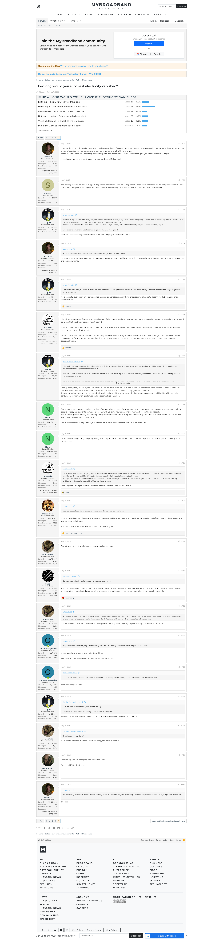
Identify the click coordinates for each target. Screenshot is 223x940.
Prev (41, 138)
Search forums (54, 25)
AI (114, 859)
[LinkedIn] (54, 930)
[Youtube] (60, 930)
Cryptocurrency (52, 870)
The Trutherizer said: (71, 362)
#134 (183, 606)
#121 (183, 144)
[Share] (179, 143)
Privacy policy (162, 840)
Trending (83, 887)
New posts (42, 25)
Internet (82, 877)
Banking (155, 859)
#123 (183, 209)
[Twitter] (48, 930)
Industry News (105, 15)
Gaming (81, 873)
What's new (56, 21)
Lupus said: (68, 249)
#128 (183, 404)
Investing (156, 877)
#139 (183, 755)
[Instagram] (67, 930)
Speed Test (160, 15)
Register (149, 43)
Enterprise (121, 870)
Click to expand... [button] (123, 383)
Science (155, 880)
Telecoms (46, 887)
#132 (183, 541)
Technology (158, 884)
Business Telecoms (53, 866)
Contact (82, 904)
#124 (183, 243)
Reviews (119, 880)
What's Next (124, 15)
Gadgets (45, 873)
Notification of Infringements (135, 897)
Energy (81, 870)
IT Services (47, 880)
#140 (183, 784)
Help (171, 840)
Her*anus (53, 595)
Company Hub (142, 15)
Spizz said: (67, 612)
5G (41, 859)
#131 (183, 501)
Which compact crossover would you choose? (84, 66)
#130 (183, 463)
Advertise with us (89, 900)
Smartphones (86, 884)
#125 (183, 279)
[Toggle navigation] (38, 6)
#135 (183, 635)
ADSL (79, 859)
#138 (183, 726)
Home (178, 840)
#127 (183, 356)
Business (156, 863)
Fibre (153, 870)
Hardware (157, 873)
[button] (65, 20)
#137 (183, 696)
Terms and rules (147, 840)
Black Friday (49, 863)
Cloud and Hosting (126, 866)
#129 (183, 434)
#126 (183, 314)
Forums (42, 21)
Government (122, 873)
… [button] (49, 138)
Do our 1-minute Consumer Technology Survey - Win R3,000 (70, 74)
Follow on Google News (89, 930)
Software (120, 884)
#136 (183, 667)
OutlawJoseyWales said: (73, 702)
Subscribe (181, 6)
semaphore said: (70, 576)
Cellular (83, 866)
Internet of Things (126, 877)
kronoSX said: (68, 215)
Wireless (119, 887)
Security (46, 884)
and (73, 533)
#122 (183, 180)
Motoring (83, 880)
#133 (183, 571)
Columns (156, 866)
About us (82, 897)
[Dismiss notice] (184, 66)
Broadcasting (123, 863)
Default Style (45, 840)
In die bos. (53, 525)
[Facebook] (42, 930)
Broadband (84, 863)
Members (73, 21)
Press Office (74, 15)
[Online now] (48, 220)
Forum (89, 15)
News (60, 15)
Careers (82, 908)
